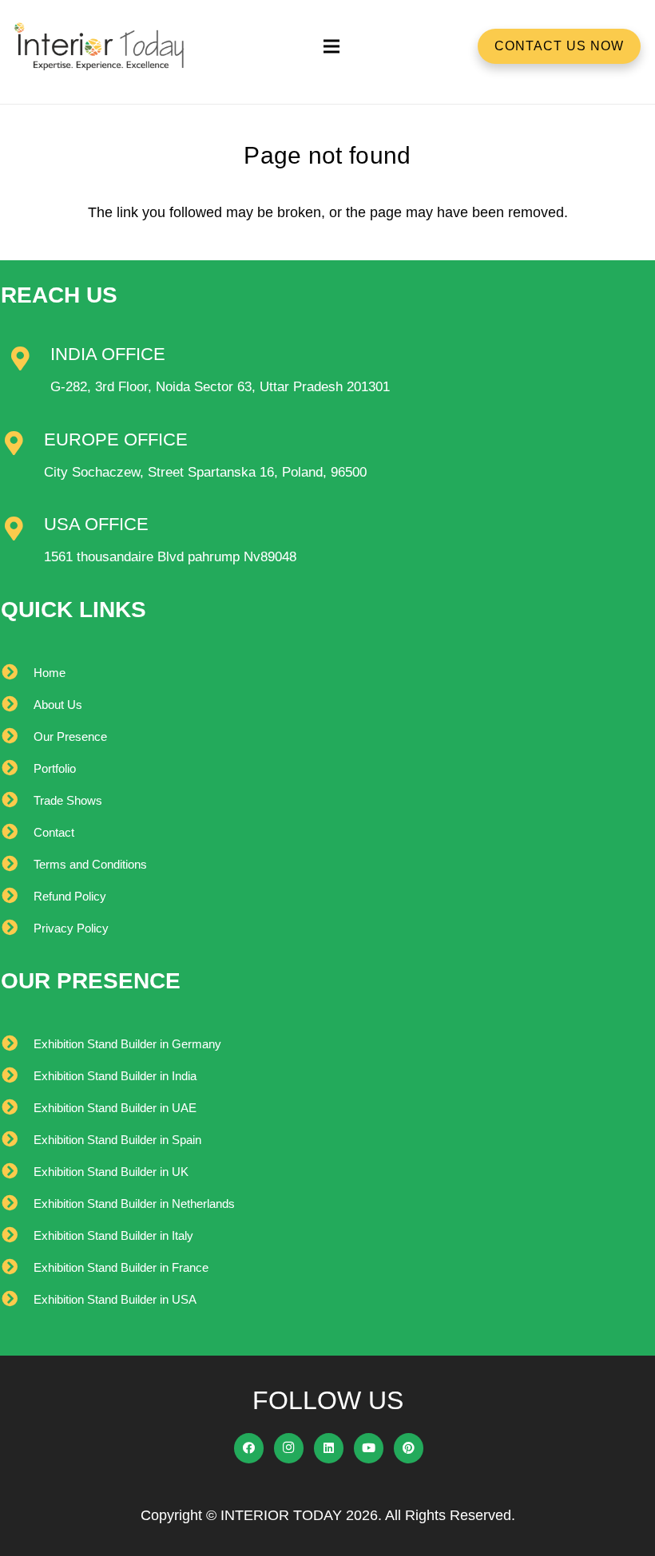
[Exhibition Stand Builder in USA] (17, 1300)
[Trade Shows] (17, 801)
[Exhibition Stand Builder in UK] (17, 1172)
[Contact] (17, 833)
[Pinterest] (409, 1448)
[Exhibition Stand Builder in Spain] (17, 1140)
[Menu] (331, 46)
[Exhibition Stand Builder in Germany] (17, 1044)
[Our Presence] (17, 737)
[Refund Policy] (17, 897)
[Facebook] (249, 1448)
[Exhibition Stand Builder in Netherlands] (17, 1204)
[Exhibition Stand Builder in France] (17, 1268)
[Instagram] (289, 1448)
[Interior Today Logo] (99, 46)
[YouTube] (369, 1448)
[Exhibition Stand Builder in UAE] (17, 1108)
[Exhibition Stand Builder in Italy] (17, 1236)
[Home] (17, 673)
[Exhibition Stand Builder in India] (17, 1076)
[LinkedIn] (329, 1448)
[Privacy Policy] (17, 928)
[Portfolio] (17, 769)
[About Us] (17, 705)
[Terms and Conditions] (17, 865)
